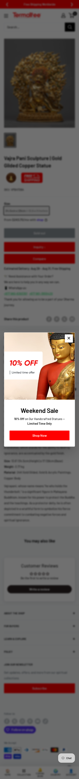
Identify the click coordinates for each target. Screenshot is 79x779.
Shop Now (39, 435)
